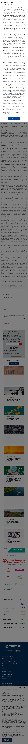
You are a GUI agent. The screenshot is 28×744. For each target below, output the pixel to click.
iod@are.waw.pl (10, 94)
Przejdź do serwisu (14, 118)
